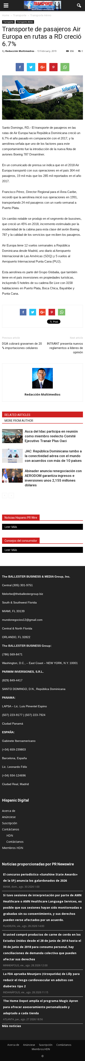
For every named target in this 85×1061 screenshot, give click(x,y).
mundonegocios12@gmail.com (22, 619)
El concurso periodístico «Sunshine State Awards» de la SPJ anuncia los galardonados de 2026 (40, 877)
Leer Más (11, 527)
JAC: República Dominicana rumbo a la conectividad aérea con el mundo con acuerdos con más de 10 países (53, 456)
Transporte (8, 21)
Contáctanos (10, 829)
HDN (9, 835)
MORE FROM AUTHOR (19, 420)
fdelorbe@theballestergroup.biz (22, 593)
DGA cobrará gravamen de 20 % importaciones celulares (22, 346)
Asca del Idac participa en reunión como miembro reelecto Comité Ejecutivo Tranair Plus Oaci (51, 436)
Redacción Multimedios (19, 51)
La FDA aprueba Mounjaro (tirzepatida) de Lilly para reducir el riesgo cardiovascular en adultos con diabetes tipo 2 (41, 980)
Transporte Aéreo (25, 21)
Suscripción (9, 823)
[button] (79, 5)
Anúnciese (9, 817)
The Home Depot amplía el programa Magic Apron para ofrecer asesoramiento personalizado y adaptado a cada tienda (40, 1007)
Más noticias (11, 1026)
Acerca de (8, 811)
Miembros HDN (12, 848)
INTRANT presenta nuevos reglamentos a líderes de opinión (65, 348)
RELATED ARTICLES (17, 415)
